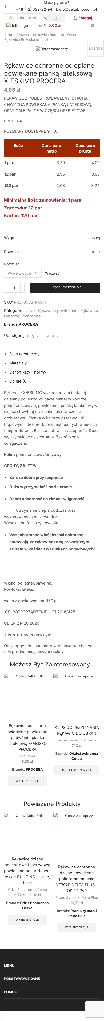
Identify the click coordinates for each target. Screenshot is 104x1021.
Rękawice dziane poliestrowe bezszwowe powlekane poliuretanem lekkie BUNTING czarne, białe (27, 871)
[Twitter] (28, 335)
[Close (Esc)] (0, 1014)
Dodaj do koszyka (66, 287)
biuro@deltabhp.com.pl (76, 9)
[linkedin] (47, 335)
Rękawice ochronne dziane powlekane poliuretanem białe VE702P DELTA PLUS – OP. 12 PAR (77, 879)
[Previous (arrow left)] (0, 1019)
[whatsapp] (52, 335)
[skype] (57, 335)
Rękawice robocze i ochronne (58, 35)
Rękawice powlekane (21, 39)
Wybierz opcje (27, 781)
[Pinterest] (37, 335)
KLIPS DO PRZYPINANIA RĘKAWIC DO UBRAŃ (77, 730)
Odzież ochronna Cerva (76, 740)
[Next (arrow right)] (2, 1019)
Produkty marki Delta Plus (76, 897)
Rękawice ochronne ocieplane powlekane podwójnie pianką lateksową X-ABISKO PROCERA (27, 737)
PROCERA (28, 324)
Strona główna (16, 35)
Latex (48, 39)
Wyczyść (52, 273)
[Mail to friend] (42, 335)
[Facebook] (6, 7)
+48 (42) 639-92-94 (34, 9)
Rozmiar (11, 264)
